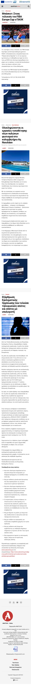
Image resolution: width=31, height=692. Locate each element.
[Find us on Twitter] (13, 602)
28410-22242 (18, 635)
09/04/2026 (12, 22)
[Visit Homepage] (15, 6)
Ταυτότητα (15, 662)
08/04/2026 (11, 148)
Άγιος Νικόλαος (15, 125)
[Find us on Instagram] (21, 602)
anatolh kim (5, 22)
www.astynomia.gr (7, 550)
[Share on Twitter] (15, 46)
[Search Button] (28, 6)
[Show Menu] (2, 6)
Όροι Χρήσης (15, 665)
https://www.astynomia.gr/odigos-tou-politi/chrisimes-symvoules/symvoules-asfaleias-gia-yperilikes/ (15, 554)
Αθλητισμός (8, 11)
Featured (7, 294)
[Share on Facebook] (6, 46)
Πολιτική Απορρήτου (15, 667)
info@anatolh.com (19, 654)
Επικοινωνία (15, 669)
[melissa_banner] (15, 113)
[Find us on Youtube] (17, 602)
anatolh (4, 148)
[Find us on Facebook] (10, 602)
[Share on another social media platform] (25, 46)
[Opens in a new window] (16, 681)
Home (3, 11)
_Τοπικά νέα (8, 125)
